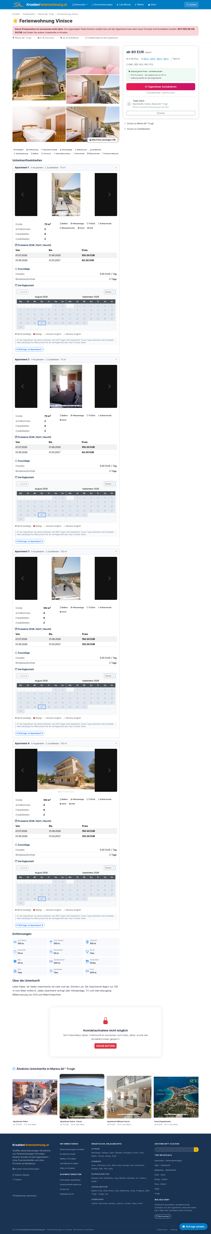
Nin (101, 1178)
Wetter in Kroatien (68, 1159)
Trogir (94, 1194)
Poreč (135, 1153)
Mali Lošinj (116, 1165)
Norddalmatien (100, 1174)
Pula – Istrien (160, 1184)
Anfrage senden (195, 1226)
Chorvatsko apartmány (70, 1180)
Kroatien (16, 14)
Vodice (143, 1178)
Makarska (124, 1191)
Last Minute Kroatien (69, 1163)
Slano (134, 1203)
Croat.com (64, 1189)
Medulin (119, 1153)
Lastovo (120, 1203)
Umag (107, 1156)
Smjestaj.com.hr (67, 1194)
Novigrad (128, 1153)
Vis (106, 1194)
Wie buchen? (164, 1216)
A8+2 (159, 59)
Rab (101, 1169)
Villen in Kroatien (67, 1168)
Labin (111, 1153)
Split (147, 1191)
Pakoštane (108, 1178)
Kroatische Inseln (68, 1154)
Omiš (132, 1191)
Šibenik (122, 1178)
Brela (111, 1191)
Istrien (95, 1149)
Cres (93, 1165)
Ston (140, 1203)
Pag (116, 1178)
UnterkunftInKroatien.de (70, 1184)
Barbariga (95, 1153)
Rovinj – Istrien (161, 1179)
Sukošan (130, 1178)
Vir (137, 1178)
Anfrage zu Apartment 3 (31, 733)
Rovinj (101, 1156)
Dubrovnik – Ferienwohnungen (168, 1160)
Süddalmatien (29, 14)
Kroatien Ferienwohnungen (27, 1169)
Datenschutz (162, 1230)
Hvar (117, 1191)
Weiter (108, 292)
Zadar (94, 1181)
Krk (109, 1165)
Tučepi (101, 1194)
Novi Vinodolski (137, 1165)
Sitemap (173, 1230)
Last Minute (125, 4)
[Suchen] (196, 1149)
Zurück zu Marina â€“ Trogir (140, 123)
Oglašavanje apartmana (25, 1195)
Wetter (140, 4)
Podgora (140, 1191)
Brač (105, 1191)
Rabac (94, 1156)
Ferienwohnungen (103, 4)
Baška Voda (96, 1191)
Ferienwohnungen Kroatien (72, 1149)
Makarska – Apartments (165, 1170)
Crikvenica (101, 1165)
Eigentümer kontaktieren (163, 86)
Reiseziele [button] (80, 4)
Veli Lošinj (108, 1169)
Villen (153, 4)
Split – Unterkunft (162, 1165)
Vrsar (114, 1156)
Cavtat (94, 1203)
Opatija (94, 1169)
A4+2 (146, 59)
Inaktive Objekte (22, 1175)
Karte (162, 113)
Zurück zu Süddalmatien (138, 129)
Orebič (128, 1203)
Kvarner (96, 1161)
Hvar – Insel (160, 1175)
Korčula (112, 1203)
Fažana (105, 1153)
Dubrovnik (97, 1199)
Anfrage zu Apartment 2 (31, 541)
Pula (141, 1153)
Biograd (94, 1178)
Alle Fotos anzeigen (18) (104, 140)
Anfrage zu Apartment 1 (30, 349)
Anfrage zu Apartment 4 (31, 925)
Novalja (125, 1165)
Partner (18, 1179)
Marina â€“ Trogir (46, 14)
